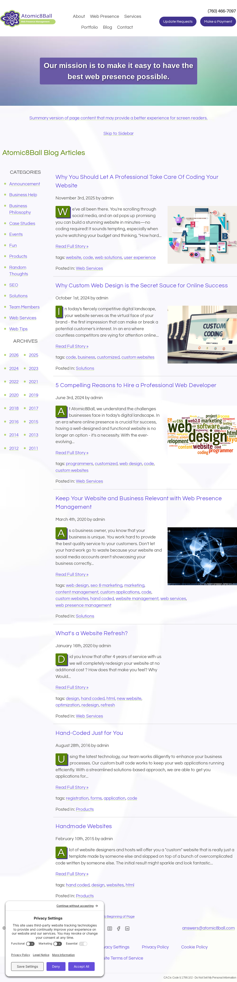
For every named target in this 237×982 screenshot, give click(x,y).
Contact (125, 27)
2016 (14, 422)
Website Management (137, 598)
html (110, 698)
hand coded (102, 598)
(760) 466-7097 (222, 11)
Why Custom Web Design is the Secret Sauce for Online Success (142, 286)
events (16, 234)
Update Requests (178, 21)
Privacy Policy (155, 947)
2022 (14, 381)
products (85, 809)
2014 (14, 435)
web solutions (108, 257)
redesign (90, 705)
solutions (85, 368)
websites (115, 885)
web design (130, 463)
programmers (79, 463)
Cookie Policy (194, 947)
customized (108, 357)
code (88, 257)
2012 (14, 448)
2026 (14, 355)
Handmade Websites (84, 826)
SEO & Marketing (106, 585)
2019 (33, 395)
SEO (13, 285)
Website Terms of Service (118, 958)
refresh (108, 705)
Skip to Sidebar (118, 133)
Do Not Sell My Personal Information (215, 977)
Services (132, 16)
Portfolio (89, 27)
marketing (134, 585)
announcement (24, 184)
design (72, 698)
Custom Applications (120, 592)
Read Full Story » (72, 246)
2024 (14, 368)
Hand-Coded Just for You (89, 733)
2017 (33, 408)
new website (129, 698)
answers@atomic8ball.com (208, 928)
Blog (107, 27)
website (73, 257)
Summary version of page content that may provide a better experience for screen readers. (118, 118)
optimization (68, 705)
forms (96, 798)
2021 (33, 381)
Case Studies (22, 223)
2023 (33, 368)
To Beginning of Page (118, 916)
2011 (33, 448)
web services (89, 268)
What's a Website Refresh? (92, 633)
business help (23, 195)
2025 (33, 355)
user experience (140, 257)
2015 (33, 422)
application (114, 798)
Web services (173, 598)
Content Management (77, 592)
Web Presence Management (83, 605)
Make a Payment (218, 21)
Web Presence (104, 16)
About (79, 16)
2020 (14, 395)
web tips (18, 329)
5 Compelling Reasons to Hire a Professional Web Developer (136, 385)
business (86, 357)
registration (77, 798)
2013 (33, 435)
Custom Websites (138, 357)
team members (24, 307)
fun (13, 245)
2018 (14, 408)
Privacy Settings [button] (113, 947)
